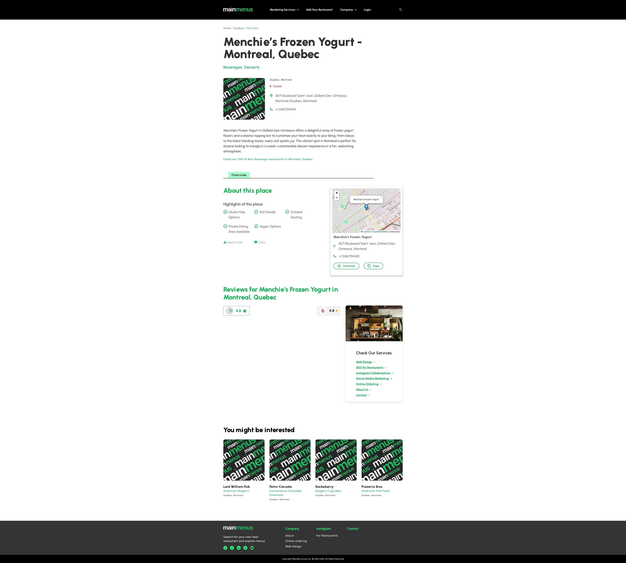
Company (346, 9)
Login (367, 9)
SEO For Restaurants (369, 367)
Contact (361, 395)
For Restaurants (327, 535)
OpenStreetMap (380, 231)
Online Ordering (367, 384)
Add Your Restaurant (319, 9)
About (289, 535)
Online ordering (296, 541)
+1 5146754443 (285, 109)
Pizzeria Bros (372, 487)
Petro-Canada (280, 487)
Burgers (243, 491)
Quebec (239, 28)
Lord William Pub (236, 487)
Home (227, 28)
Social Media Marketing (372, 378)
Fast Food (382, 491)
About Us (362, 389)
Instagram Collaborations (373, 373)
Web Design (364, 362)
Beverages (232, 67)
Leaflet (366, 231)
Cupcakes (334, 491)
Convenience (278, 491)
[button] (366, 207)
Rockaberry (324, 487)
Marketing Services (282, 9)
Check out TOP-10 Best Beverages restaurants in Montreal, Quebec (268, 159)
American (230, 491)
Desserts (252, 67)
